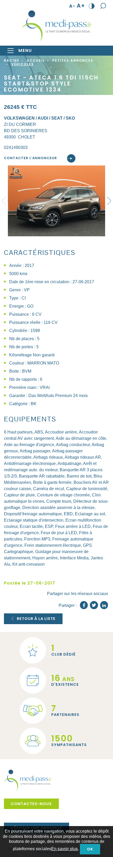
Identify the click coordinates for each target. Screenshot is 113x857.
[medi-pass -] (56, 26)
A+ (81, 6)
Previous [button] (4, 201)
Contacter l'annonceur (30, 158)
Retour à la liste (36, 618)
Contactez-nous (31, 803)
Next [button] (109, 201)
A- (72, 6)
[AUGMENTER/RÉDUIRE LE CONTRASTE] (92, 6)
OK (90, 849)
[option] (56, 200)
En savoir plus (64, 849)
